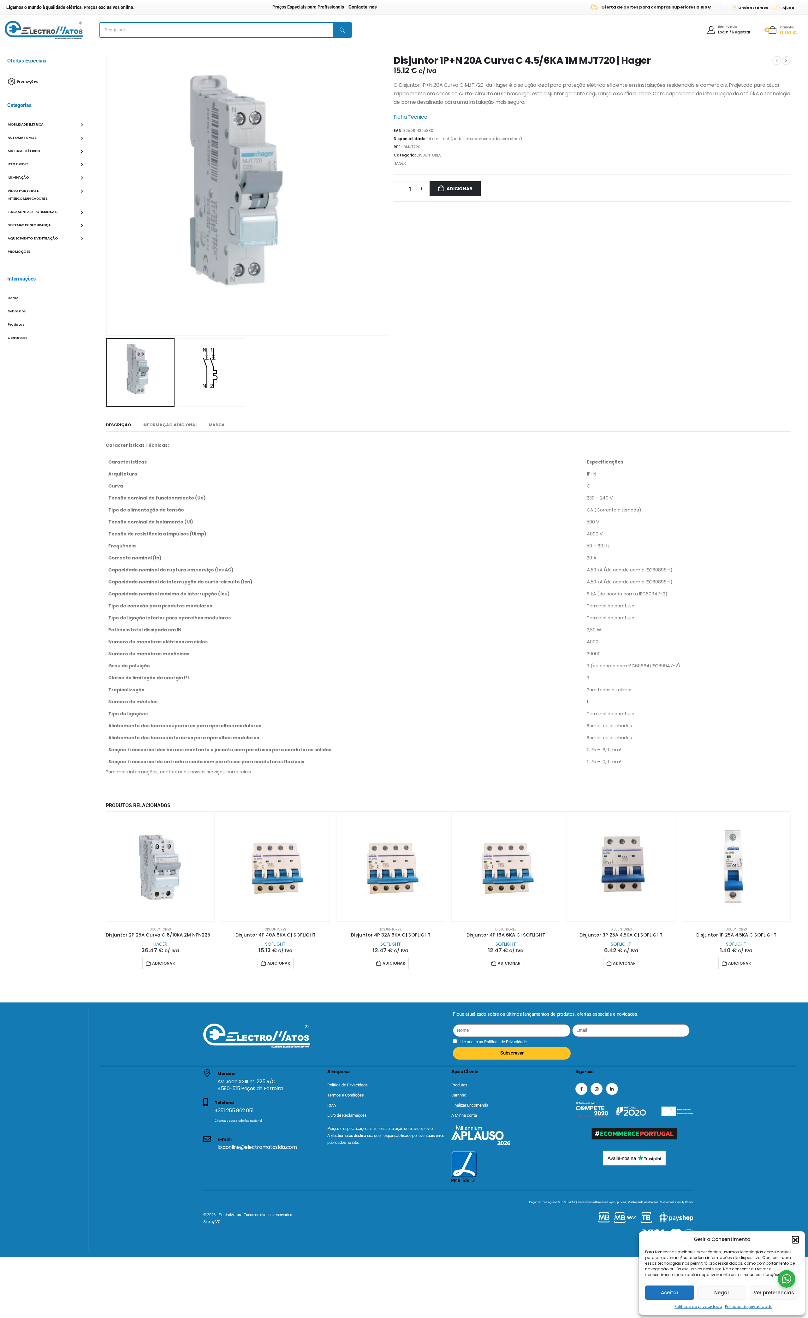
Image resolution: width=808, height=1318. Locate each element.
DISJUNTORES (429, 155)
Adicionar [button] (163, 963)
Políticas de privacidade (698, 1306)
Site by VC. (212, 1221)
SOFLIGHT (275, 944)
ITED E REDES (18, 164)
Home (13, 297)
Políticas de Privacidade (505, 1041)
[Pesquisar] (342, 30)
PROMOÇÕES (19, 251)
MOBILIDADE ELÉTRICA (26, 124)
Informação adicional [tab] (170, 425)
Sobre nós (17, 311)
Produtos (16, 324)
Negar (721, 1292)
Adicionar (459, 189)
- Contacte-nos (324, 7)
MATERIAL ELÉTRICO (24, 150)
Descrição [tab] (118, 425)
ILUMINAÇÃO (18, 177)
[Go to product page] (160, 867)
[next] (786, 60)
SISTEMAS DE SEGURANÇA (29, 225)
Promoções (27, 81)
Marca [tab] (217, 425)
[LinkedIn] (612, 1089)
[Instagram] (597, 1089)
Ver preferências (774, 1292)
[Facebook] (581, 1089)
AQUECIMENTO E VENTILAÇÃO (33, 238)
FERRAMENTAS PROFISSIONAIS (32, 211)
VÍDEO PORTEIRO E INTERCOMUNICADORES (27, 194)
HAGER (400, 163)
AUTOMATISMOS (22, 137)
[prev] (776, 60)
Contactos (17, 337)
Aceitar (670, 1292)
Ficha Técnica (410, 117)
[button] (795, 1239)
